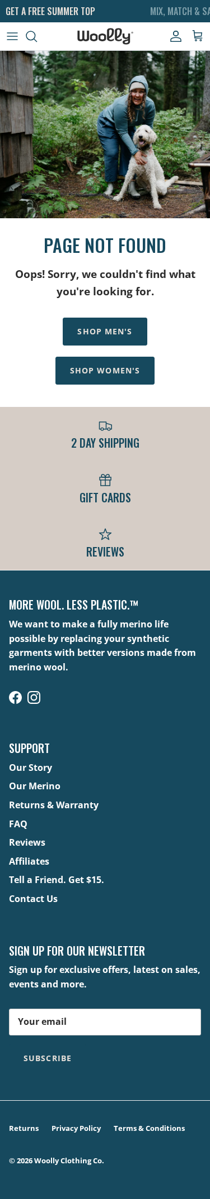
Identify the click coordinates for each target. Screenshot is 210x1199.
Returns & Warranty (54, 805)
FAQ (18, 824)
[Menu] (12, 36)
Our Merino (34, 786)
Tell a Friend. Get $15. (56, 880)
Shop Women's (105, 370)
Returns (24, 1128)
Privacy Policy (76, 1128)
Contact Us (33, 899)
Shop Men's (104, 331)
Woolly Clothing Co (68, 1160)
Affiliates (29, 861)
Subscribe (48, 1058)
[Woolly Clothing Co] (105, 36)
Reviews (27, 842)
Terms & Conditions (149, 1128)
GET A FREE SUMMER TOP (50, 11)
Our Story (30, 767)
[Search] (37, 36)
